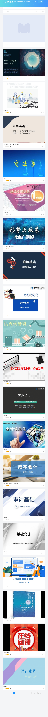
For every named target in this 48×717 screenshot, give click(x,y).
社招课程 (10, 8)
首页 (35, 1)
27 (28, 693)
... (25, 693)
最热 (43, 11)
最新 (39, 11)
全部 (5, 8)
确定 (40, 693)
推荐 (36, 11)
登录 (44, 5)
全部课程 (40, 1)
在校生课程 (17, 8)
